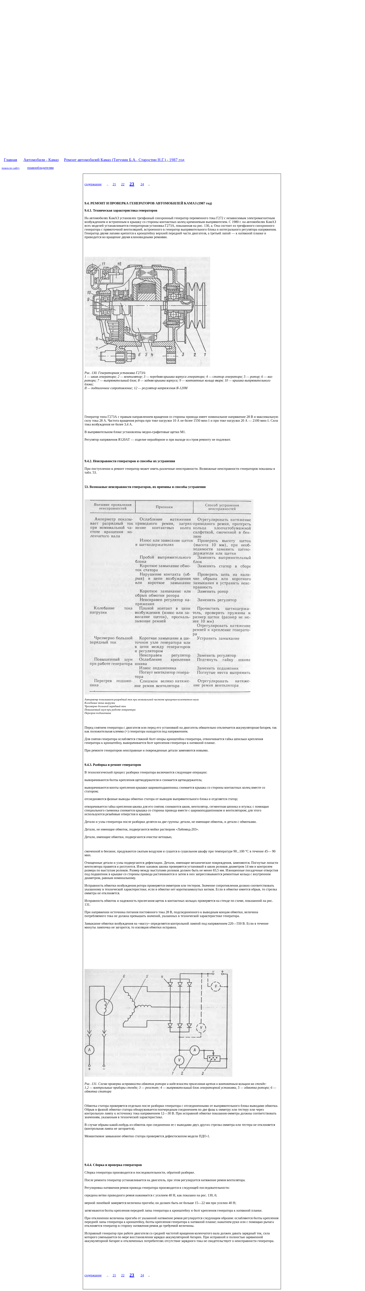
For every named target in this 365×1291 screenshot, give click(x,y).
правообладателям (40, 168)
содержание (93, 184)
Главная (10, 160)
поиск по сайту (11, 168)
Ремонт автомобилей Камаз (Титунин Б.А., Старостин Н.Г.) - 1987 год (124, 160)
